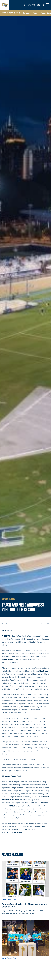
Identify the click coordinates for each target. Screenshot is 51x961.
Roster (35, 13)
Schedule (26, 13)
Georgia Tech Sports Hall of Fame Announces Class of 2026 (24, 905)
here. (33, 759)
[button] (25, 5)
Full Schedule (7, 630)
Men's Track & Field (11, 13)
